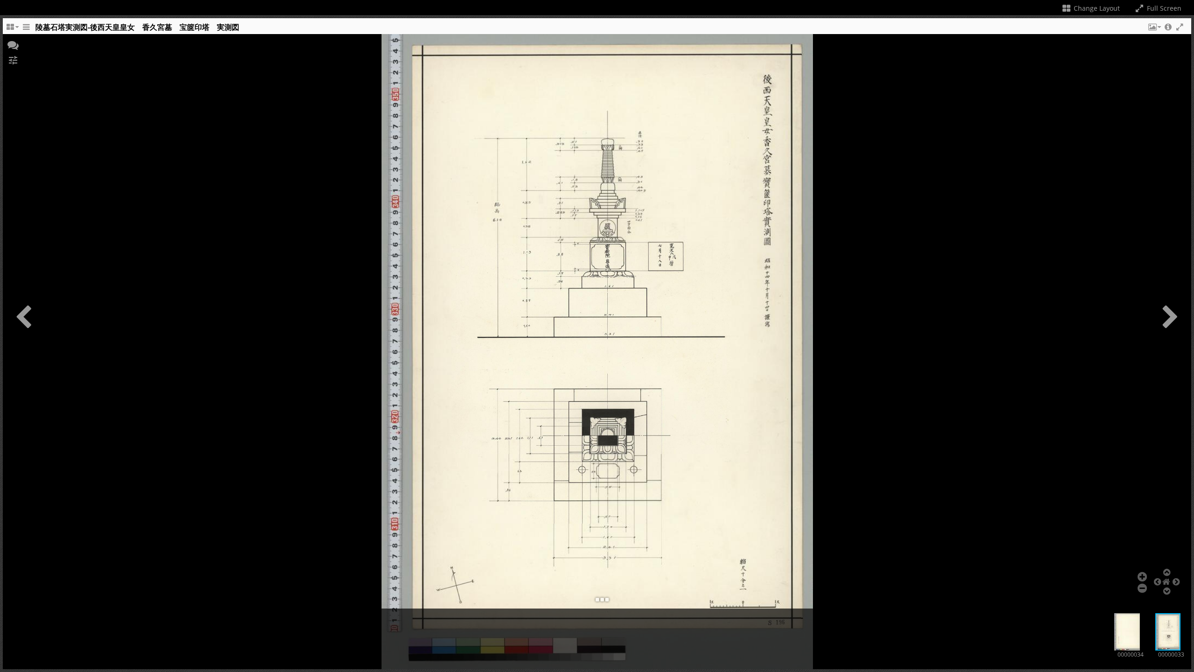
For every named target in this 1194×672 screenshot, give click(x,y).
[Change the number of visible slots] (12, 29)
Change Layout (1096, 8)
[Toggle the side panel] (26, 29)
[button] (1154, 29)
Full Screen (1163, 8)
